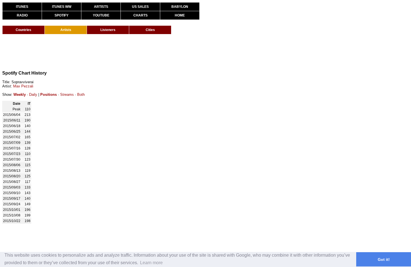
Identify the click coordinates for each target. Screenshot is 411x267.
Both (81, 94)
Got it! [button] (384, 259)
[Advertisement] (104, 52)
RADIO (22, 15)
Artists (65, 30)
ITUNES (22, 7)
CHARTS (140, 15)
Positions (48, 94)
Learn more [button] (151, 262)
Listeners (107, 30)
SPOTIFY (61, 15)
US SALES (140, 7)
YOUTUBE (101, 15)
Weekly (19, 94)
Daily (33, 94)
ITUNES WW (61, 7)
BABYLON (179, 7)
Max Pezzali (23, 86)
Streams (67, 94)
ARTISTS (101, 7)
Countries (23, 30)
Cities (150, 30)
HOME (180, 15)
